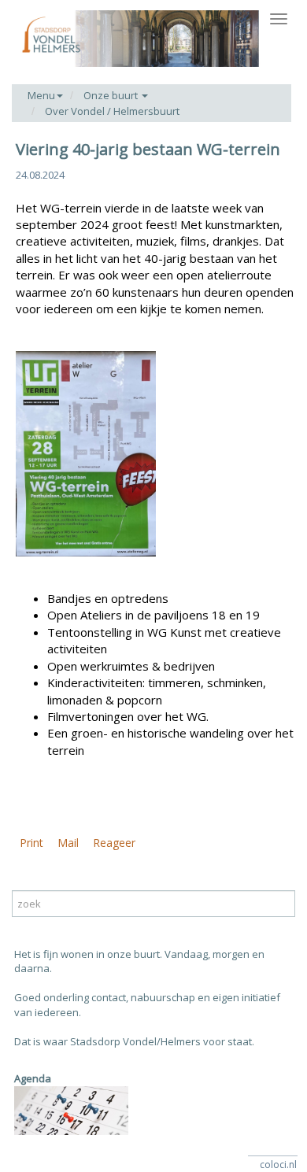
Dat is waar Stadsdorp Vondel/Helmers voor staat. (134, 1041)
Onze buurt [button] (111, 95)
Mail (68, 842)
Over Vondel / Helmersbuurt (112, 111)
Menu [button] (41, 95)
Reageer (114, 842)
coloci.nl (278, 1164)
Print (31, 842)
